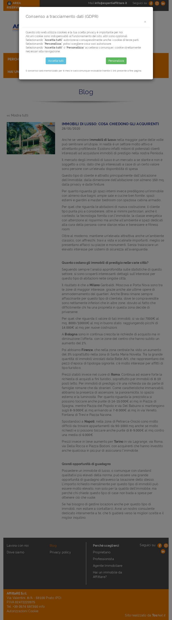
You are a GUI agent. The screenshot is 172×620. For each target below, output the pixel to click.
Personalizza (116, 60)
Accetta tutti (56, 60)
